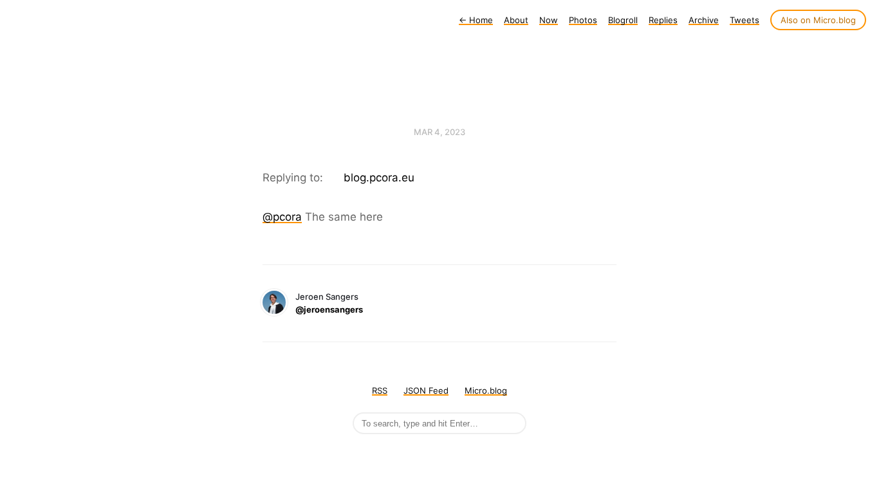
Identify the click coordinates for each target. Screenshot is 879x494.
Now (548, 20)
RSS (379, 390)
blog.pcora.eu (379, 177)
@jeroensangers (329, 309)
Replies (663, 20)
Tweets (744, 20)
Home (476, 20)
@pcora (282, 216)
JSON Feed (426, 390)
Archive (704, 20)
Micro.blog (486, 390)
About (516, 20)
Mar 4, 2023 (439, 132)
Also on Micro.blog (818, 20)
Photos (583, 20)
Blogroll (623, 20)
